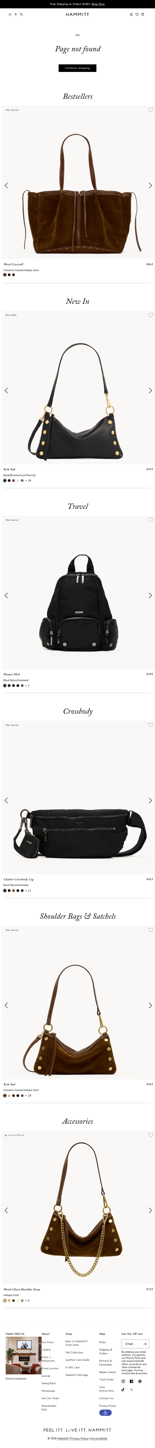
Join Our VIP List (132, 1334)
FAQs (102, 1342)
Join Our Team (50, 1398)
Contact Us (106, 1398)
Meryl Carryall (13, 264)
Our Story (48, 1342)
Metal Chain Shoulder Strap (21, 1289)
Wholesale (48, 1391)
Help (102, 1334)
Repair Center (107, 1372)
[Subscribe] (145, 1344)
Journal (46, 1376)
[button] (105, 1415)
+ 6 (27, 1300)
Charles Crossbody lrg (18, 879)
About (46, 1334)
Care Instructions (106, 1389)
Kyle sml (9, 469)
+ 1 (27, 685)
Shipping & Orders (105, 1351)
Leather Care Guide (77, 1360)
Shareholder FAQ (49, 1407)
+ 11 (28, 890)
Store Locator (50, 1368)
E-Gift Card (72, 1367)
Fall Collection (74, 1352)
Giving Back (49, 1383)
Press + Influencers (48, 1359)
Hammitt (62, 1438)
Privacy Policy (107, 1406)
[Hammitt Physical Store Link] (16, 14)
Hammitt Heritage (77, 1375)
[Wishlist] (137, 14)
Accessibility (99, 1438)
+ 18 (28, 480)
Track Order (106, 1379)
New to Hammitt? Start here (77, 1343)
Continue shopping (77, 68)
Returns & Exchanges (105, 1362)
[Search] (21, 14)
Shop (69, 1334)
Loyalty (46, 1349)
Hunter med (11, 674)
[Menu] (10, 14)
